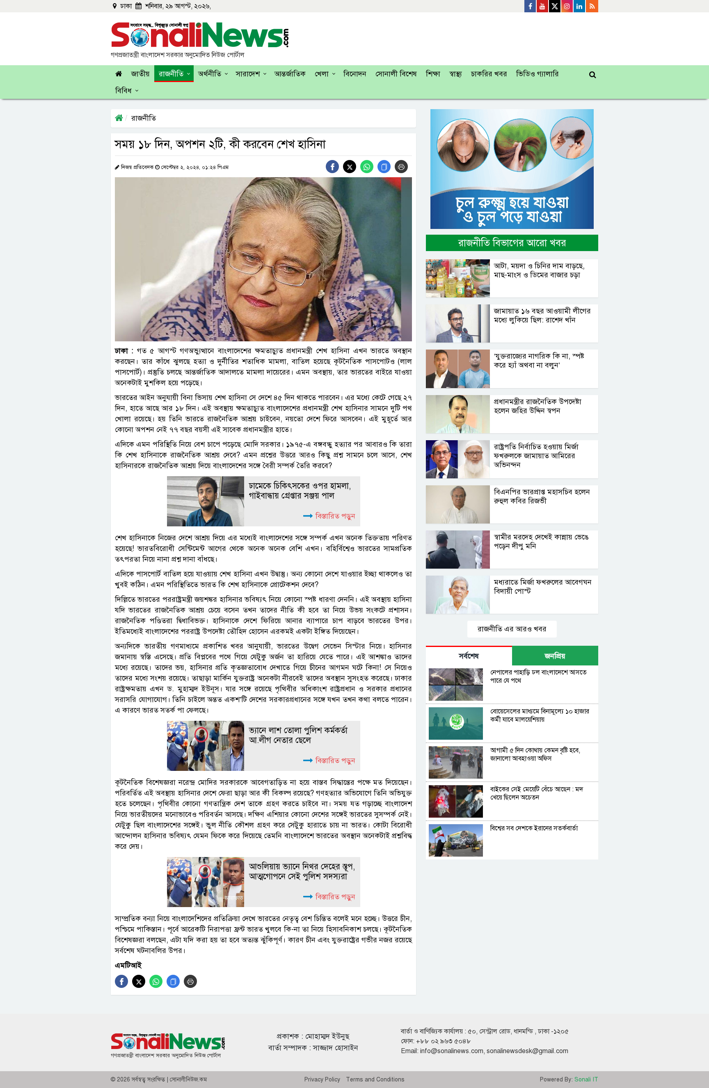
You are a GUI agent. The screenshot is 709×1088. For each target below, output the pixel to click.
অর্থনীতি (209, 73)
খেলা (322, 73)
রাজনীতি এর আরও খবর (512, 628)
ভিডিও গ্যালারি (537, 73)
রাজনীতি (171, 73)
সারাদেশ (248, 73)
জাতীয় (140, 73)
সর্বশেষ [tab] (469, 656)
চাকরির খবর (489, 73)
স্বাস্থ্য (455, 73)
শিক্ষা (433, 73)
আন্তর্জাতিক (290, 73)
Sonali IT (586, 1079)
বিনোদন (354, 73)
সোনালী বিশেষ (396, 73)
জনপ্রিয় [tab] (555, 656)
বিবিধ (123, 90)
